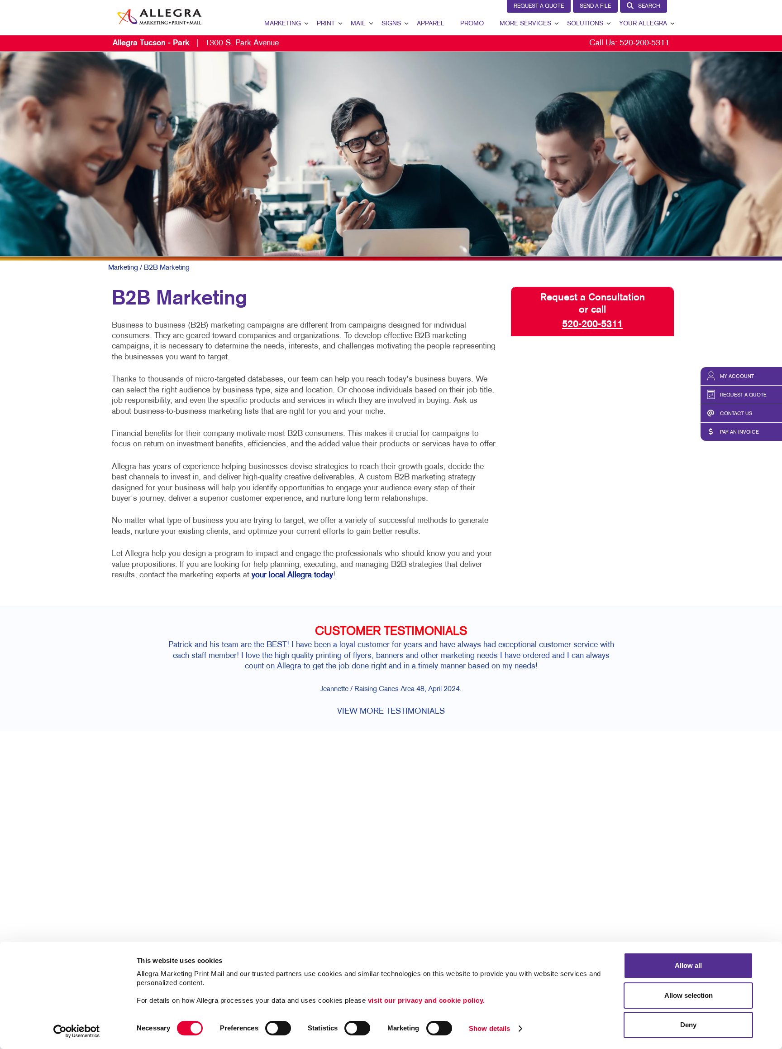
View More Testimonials (391, 711)
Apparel (430, 24)
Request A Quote (539, 6)
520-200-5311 (644, 43)
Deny (688, 1025)
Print (326, 24)
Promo (472, 24)
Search (649, 6)
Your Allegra (643, 24)
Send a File (595, 6)
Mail (358, 24)
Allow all (688, 965)
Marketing (282, 24)
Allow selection (688, 995)
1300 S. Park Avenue (196, 43)
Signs (391, 24)
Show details (489, 1028)
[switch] (278, 1028)
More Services (525, 24)
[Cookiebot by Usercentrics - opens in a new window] (76, 1031)
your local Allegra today (292, 575)
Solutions (585, 24)
